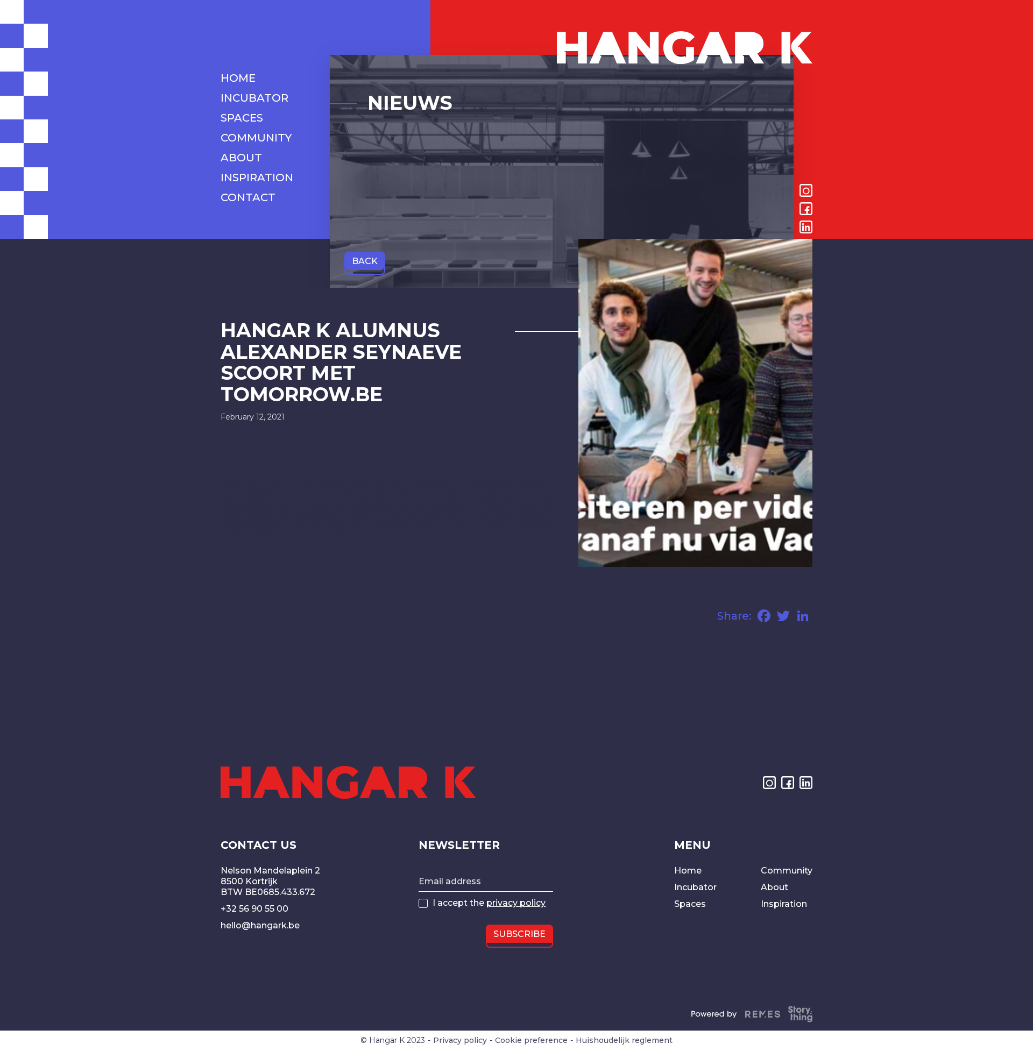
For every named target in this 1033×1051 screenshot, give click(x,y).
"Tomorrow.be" (489, 495)
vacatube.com (250, 525)
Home (688, 870)
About (774, 887)
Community (786, 870)
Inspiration (784, 904)
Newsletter (459, 845)
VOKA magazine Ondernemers (314, 534)
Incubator (695, 887)
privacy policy (516, 903)
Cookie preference (531, 1040)
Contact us (258, 845)
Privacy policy (460, 1040)
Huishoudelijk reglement (624, 1040)
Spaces (690, 904)
